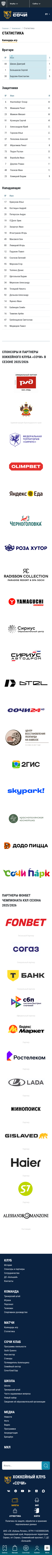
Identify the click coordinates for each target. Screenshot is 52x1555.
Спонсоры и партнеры (14, 1269)
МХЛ (7, 1447)
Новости (8, 1417)
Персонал (8, 1304)
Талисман (8, 1308)
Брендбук (8, 1437)
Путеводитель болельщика (16, 1362)
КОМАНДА (11, 1291)
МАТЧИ (9, 1323)
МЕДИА (9, 1412)
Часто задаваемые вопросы (17, 1393)
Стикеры (8, 1358)
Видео (7, 1425)
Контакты (8, 1281)
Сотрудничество (11, 1273)
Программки (10, 1429)
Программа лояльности (15, 1346)
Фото (6, 1421)
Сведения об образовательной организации (24, 1401)
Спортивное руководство (15, 1312)
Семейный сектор (12, 1366)
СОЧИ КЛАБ (12, 1342)
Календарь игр (9, 40)
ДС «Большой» (11, 1277)
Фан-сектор (9, 1354)
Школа (7, 1385)
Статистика (9, 1331)
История (8, 1265)
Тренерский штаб (12, 1296)
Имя (12, 57)
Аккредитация (11, 1433)
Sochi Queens (10, 1350)
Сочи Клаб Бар (11, 1370)
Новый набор (10, 1397)
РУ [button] (46, 14)
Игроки (7, 1300)
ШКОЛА (9, 1381)
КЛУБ (8, 1260)
